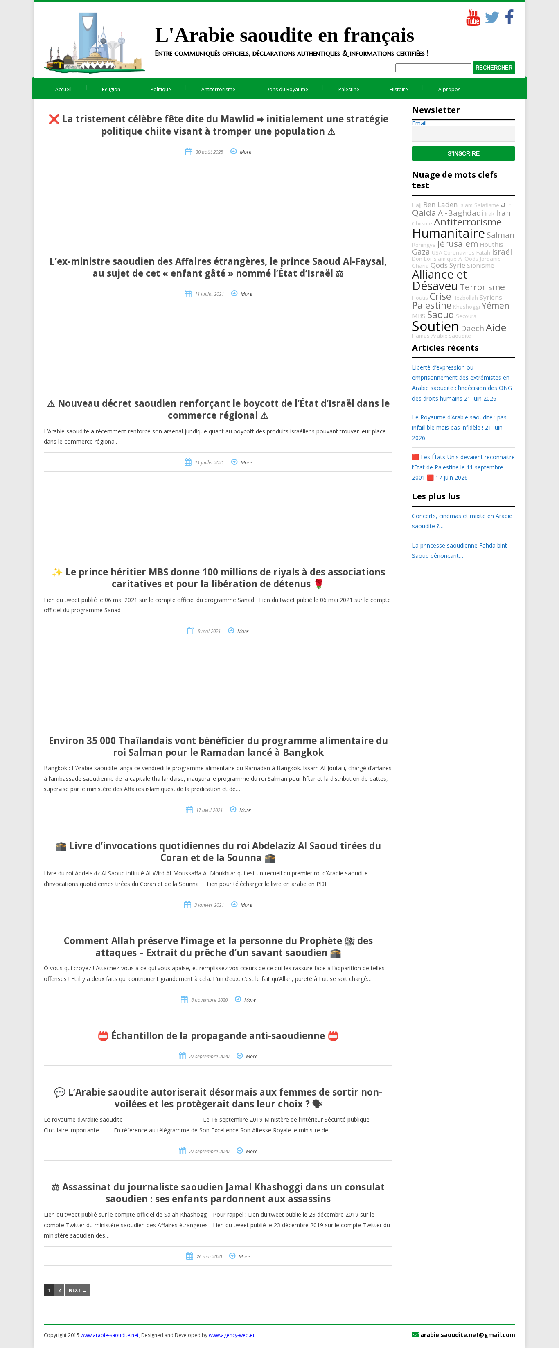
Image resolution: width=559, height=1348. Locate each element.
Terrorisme (482, 287)
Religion (111, 89)
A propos (449, 89)
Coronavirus (459, 252)
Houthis (491, 244)
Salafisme (486, 205)
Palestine (348, 89)
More (245, 152)
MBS (419, 315)
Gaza (421, 251)
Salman (500, 235)
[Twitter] (491, 15)
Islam (466, 205)
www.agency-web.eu (232, 1335)
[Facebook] (509, 15)
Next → (78, 1290)
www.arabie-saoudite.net (110, 1335)
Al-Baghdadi (460, 212)
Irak (489, 213)
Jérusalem (457, 243)
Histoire (399, 89)
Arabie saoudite (451, 335)
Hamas (421, 335)
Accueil (63, 89)
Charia (420, 265)
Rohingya (424, 244)
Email (419, 123)
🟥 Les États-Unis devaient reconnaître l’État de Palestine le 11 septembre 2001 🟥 (463, 467)
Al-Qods (468, 258)
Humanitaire (448, 233)
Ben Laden (440, 204)
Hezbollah (465, 297)
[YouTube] (472, 15)
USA (437, 252)
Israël (502, 251)
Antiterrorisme (218, 89)
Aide (496, 327)
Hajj (417, 205)
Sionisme (480, 265)
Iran (503, 212)
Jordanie (490, 258)
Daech (472, 328)
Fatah (483, 252)
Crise (440, 296)
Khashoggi (466, 306)
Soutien (435, 326)
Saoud (440, 314)
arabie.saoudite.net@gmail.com (467, 1335)
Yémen (495, 305)
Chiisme (422, 223)
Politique (161, 89)
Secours (466, 316)
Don (417, 258)
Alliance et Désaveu (439, 279)
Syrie (457, 265)
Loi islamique (440, 258)
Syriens (491, 297)
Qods (439, 265)
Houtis (420, 297)
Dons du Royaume (287, 89)
